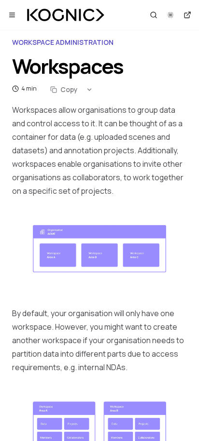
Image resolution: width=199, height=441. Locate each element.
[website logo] (65, 15)
